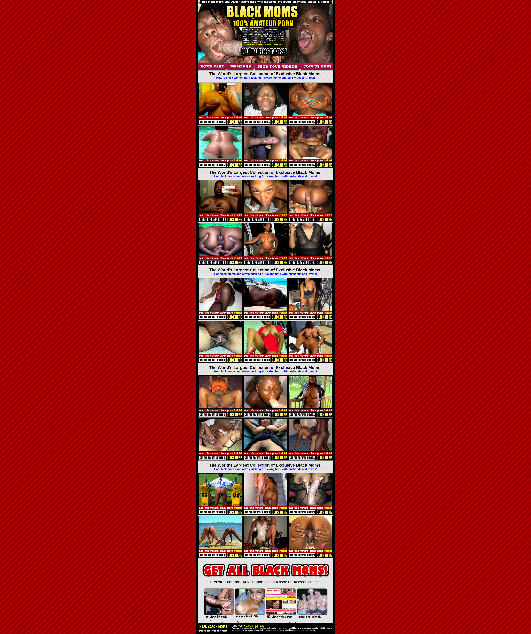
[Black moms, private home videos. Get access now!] (277, 70)
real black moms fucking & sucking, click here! (263, 44)
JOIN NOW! (259, 626)
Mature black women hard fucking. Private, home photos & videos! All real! (265, 77)
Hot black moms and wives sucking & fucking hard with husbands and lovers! (265, 176)
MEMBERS (248, 626)
